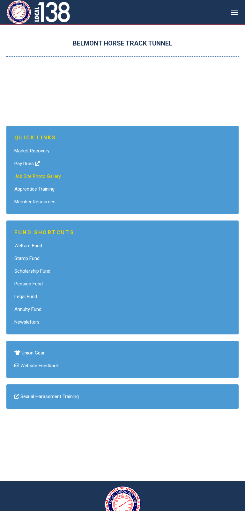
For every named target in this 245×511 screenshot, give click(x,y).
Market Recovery (31, 151)
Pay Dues (24, 163)
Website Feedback (39, 365)
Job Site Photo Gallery (37, 176)
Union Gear (32, 353)
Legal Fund (25, 296)
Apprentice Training (34, 189)
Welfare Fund (28, 245)
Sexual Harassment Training (49, 396)
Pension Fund (28, 284)
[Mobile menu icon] (235, 12)
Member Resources (35, 202)
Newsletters (27, 322)
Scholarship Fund (32, 271)
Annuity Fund (27, 309)
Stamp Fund (27, 258)
